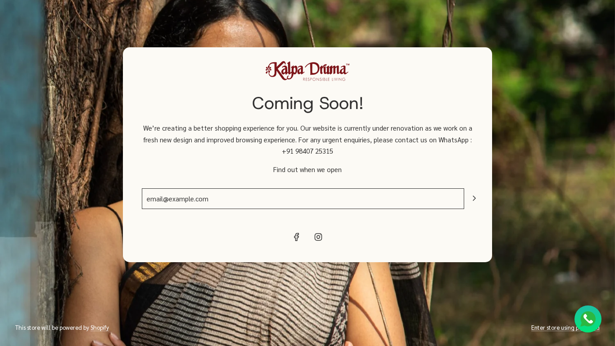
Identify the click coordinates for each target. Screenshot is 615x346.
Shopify (99, 327)
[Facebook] (297, 237)
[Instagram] (318, 237)
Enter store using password (565, 327)
